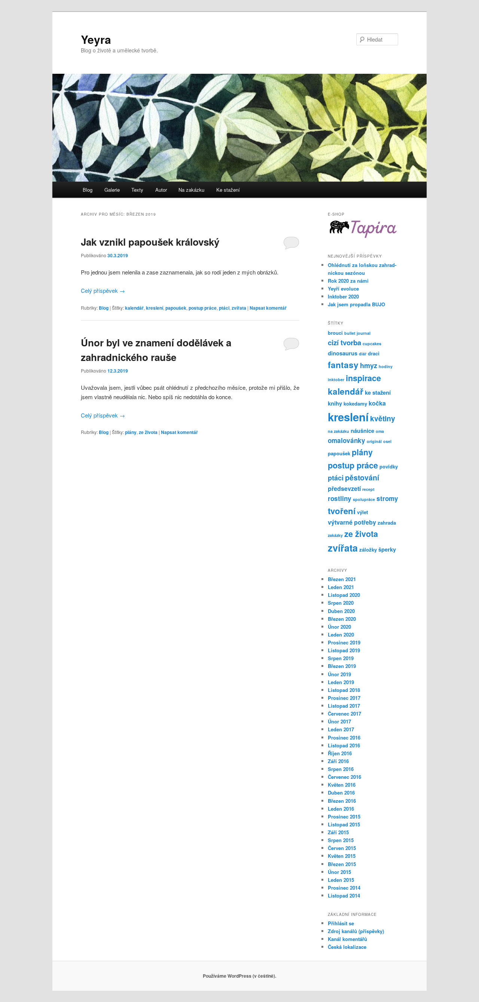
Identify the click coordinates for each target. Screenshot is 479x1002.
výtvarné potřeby (352, 522)
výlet (362, 512)
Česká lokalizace (347, 946)
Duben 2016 (341, 792)
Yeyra (96, 39)
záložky (368, 549)
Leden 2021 (341, 586)
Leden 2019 (341, 682)
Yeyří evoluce (343, 288)
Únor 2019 (339, 674)
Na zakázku (191, 189)
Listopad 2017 (344, 705)
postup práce (203, 307)
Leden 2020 (341, 634)
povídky (388, 466)
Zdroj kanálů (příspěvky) (356, 931)
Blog (87, 189)
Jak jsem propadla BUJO (356, 304)
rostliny (339, 498)
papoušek (175, 307)
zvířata (239, 307)
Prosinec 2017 (344, 697)
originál (374, 441)
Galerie (112, 189)
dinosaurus (342, 353)
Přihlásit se (341, 923)
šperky (387, 549)
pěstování (362, 477)
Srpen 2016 (341, 768)
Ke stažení (228, 189)
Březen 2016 (342, 800)
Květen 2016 (342, 784)
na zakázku (338, 431)
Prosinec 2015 (344, 816)
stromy (387, 498)
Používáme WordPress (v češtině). (239, 975)
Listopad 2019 (344, 650)
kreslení (154, 307)
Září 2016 (338, 761)
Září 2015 (338, 832)
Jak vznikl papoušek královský (150, 242)
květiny (382, 418)
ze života (148, 432)
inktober (336, 379)
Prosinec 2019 (344, 642)
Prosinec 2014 (344, 887)
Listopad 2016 (344, 745)
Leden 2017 (341, 729)
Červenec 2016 (344, 776)
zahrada (387, 522)
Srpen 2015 (341, 840)
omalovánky (346, 440)
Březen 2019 (342, 665)
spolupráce (364, 499)
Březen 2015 (342, 864)
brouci (335, 332)
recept (368, 489)
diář (362, 353)
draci (373, 353)
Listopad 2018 (344, 689)
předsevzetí (344, 488)
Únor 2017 (339, 721)
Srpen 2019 (341, 658)
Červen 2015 (342, 847)
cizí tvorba (344, 342)
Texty (137, 189)
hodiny (386, 366)
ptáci (224, 307)
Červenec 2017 (344, 713)
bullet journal (357, 333)
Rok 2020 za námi (348, 280)
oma (380, 431)
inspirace (363, 378)
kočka (377, 403)
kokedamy (355, 403)
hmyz (368, 365)
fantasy (343, 365)
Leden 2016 (341, 808)
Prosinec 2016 (344, 737)
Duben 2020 (341, 610)
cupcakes (372, 343)
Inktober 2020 (343, 296)
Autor (161, 189)
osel (387, 441)
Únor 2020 (339, 626)
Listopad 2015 (344, 824)
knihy (335, 403)
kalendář (134, 307)
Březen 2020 (342, 618)
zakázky (335, 535)
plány (131, 432)
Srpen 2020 (341, 602)
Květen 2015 (342, 855)
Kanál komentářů (347, 938)
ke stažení (378, 392)
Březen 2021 (342, 579)
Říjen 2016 (340, 753)
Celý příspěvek (103, 290)
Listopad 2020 (344, 594)
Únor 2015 (339, 871)
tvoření (342, 511)
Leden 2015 (341, 879)
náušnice (362, 430)
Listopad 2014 (344, 895)
